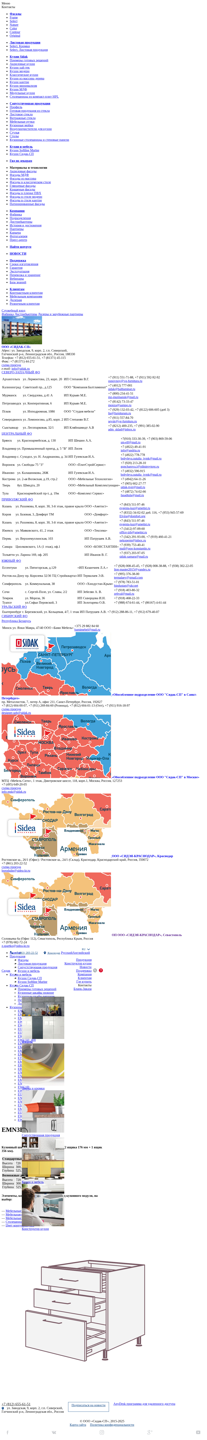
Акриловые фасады (23, 171)
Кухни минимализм (23, 85)
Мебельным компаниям (26, 296)
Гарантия (16, 267)
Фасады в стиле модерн (26, 196)
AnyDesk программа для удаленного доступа (144, 1403)
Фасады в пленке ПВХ (25, 193)
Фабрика (16, 214)
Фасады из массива (23, 178)
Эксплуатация (19, 271)
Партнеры (17, 229)
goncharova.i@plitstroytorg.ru (140, 466)
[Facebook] (7, 1433)
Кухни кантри (19, 82)
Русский (67, 952)
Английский (81, 952)
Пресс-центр (18, 240)
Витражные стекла (23, 118)
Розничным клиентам (25, 303)
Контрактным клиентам (26, 292)
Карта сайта (78, 1424)
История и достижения (25, 225)
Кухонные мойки (21, 125)
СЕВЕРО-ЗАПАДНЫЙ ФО (21, 372)
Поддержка (84, 970)
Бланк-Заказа (83, 989)
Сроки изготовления (24, 264)
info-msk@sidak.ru (14, 791)
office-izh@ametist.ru (133, 532)
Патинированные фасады (27, 204)
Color (13, 28)
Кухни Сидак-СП (22, 154)
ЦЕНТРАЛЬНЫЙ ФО (17, 433)
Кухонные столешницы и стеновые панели (39, 139)
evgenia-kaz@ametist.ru (134, 508)
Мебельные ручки (22, 121)
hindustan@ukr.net (126, 585)
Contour (15, 32)
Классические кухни (24, 74)
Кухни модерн (20, 71)
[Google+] (150, 1432)
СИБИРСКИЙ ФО (14, 616)
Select (13, 21)
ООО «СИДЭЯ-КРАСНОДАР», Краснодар (142, 856)
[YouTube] (198, 1433)
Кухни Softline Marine (24, 150)
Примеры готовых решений (29, 60)
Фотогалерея (18, 236)
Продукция (84, 959)
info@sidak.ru (21, 368)
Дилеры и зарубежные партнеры (60, 314)
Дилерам (16, 300)
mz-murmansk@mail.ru (123, 397)
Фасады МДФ (19, 175)
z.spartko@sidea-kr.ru (16, 946)
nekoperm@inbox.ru (132, 540)
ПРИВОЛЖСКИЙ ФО (17, 499)
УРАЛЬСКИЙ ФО (14, 606)
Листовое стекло (21, 114)
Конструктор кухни (78, 963)
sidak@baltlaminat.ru (121, 389)
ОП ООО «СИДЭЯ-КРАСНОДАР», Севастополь (147, 935)
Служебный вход (13, 310)
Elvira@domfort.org (132, 516)
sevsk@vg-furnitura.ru (122, 421)
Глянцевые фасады (23, 185)
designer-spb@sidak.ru (16, 712)
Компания (85, 974)
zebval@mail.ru (124, 593)
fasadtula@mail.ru (132, 495)
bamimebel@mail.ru (87, 629)
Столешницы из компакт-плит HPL (34, 96)
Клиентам (85, 978)
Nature (14, 24)
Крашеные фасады (22, 189)
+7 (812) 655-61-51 (16, 1404)
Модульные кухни (22, 93)
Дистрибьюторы (21, 221)
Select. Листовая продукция (29, 49)
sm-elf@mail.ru (130, 442)
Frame (14, 17)
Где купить (84, 981)
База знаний (18, 282)
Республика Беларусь (16, 621)
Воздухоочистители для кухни (31, 129)
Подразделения (20, 218)
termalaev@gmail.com (128, 577)
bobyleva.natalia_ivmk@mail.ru (141, 458)
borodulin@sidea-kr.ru (16, 870)
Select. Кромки (20, 46)
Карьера (15, 232)
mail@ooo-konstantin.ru (134, 548)
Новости (86, 967)
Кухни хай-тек (20, 67)
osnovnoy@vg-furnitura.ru (125, 381)
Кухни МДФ (18, 89)
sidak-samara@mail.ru (133, 556)
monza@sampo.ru (119, 405)
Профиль (16, 107)
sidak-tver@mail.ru (133, 487)
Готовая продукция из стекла (30, 110)
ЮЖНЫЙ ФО (11, 560)
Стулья (14, 132)
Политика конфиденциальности (112, 1424)
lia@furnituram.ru (119, 413)
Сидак (6, 970)
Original (15, 35)
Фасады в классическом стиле (30, 182)
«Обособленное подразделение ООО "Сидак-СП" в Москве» (155, 777)
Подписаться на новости (89, 1405)
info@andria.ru (130, 450)
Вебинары (17, 278)
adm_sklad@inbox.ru (122, 429)
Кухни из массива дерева (27, 78)
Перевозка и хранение (25, 275)
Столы (14, 136)
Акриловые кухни (22, 64)
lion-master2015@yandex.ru (132, 569)
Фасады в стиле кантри (26, 200)
